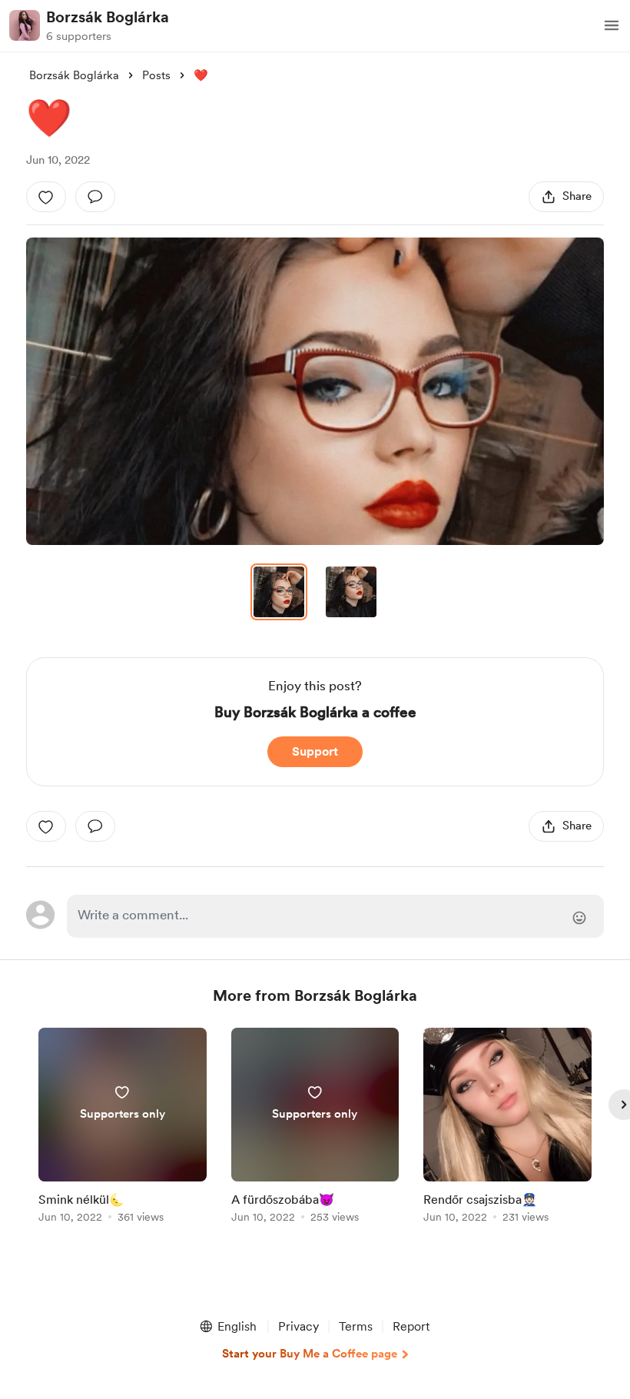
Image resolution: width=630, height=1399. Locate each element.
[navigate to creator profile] (24, 25)
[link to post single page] (122, 1128)
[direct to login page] (335, 916)
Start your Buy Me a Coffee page (309, 1354)
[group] (122, 1128)
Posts (156, 75)
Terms (356, 1326)
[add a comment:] (95, 196)
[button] (611, 25)
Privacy (298, 1326)
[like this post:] (46, 196)
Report (411, 1326)
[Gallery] (315, 391)
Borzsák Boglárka (107, 17)
